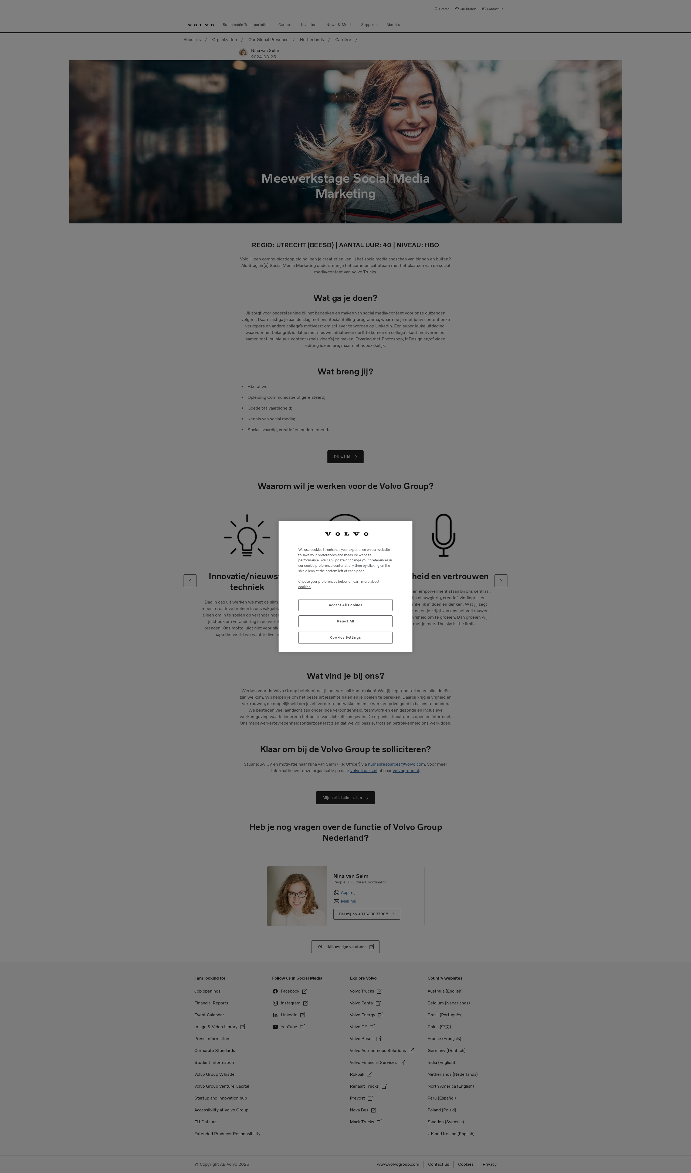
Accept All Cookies (346, 605)
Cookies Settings (345, 637)
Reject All (345, 621)
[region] (345, 586)
